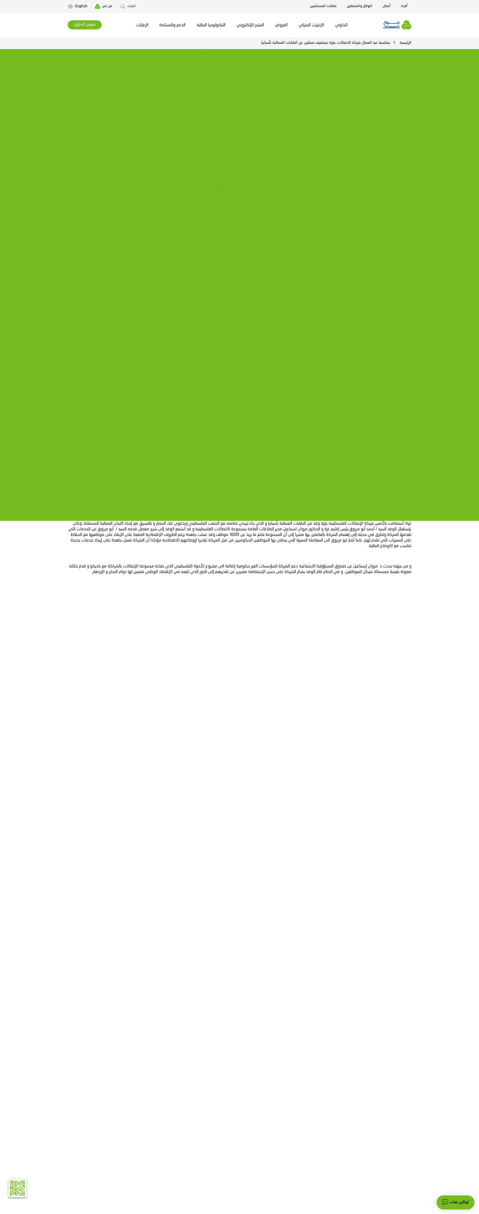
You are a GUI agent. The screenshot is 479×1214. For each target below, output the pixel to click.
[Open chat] (455, 1202)
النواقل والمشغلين (359, 6)
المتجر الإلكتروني (250, 25)
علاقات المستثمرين (323, 6)
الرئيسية (405, 43)
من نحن (107, 6)
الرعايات (142, 25)
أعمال (387, 6)
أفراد (404, 6)
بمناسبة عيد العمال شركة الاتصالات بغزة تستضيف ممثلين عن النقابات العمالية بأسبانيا (325, 43)
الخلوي (341, 25)
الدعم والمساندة (172, 25)
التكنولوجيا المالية (211, 25)
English (81, 6)
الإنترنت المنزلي (311, 25)
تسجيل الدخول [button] (85, 25)
